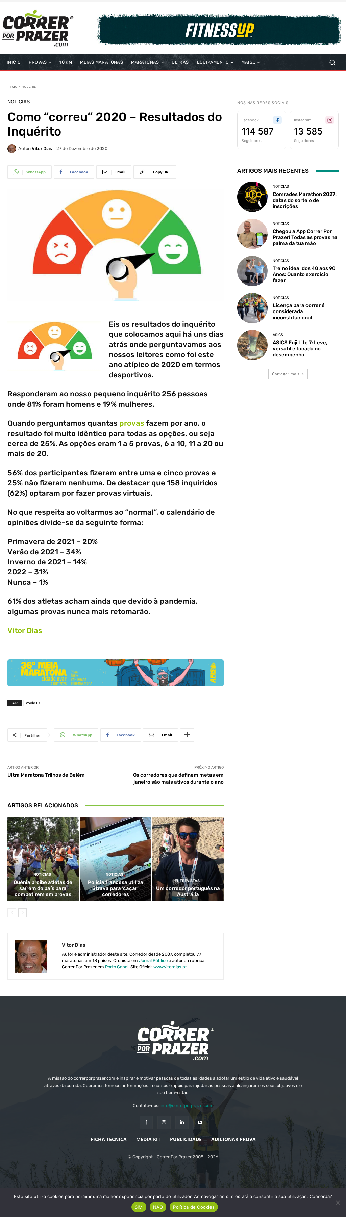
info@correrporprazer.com (187, 1105)
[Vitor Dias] (12, 148)
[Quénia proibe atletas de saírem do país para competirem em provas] (43, 859)
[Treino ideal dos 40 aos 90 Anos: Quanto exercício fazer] (252, 271)
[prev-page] (11, 912)
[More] (187, 735)
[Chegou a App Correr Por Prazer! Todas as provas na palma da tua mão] (252, 234)
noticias (29, 86)
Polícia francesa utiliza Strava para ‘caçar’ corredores (115, 888)
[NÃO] (337, 1202)
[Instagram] (164, 1122)
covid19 (33, 702)
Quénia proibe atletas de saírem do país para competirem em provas (43, 888)
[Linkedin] (182, 1122)
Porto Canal (116, 966)
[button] (332, 62)
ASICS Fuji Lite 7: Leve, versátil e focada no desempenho (300, 348)
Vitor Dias (42, 148)
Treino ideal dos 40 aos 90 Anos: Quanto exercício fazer (304, 274)
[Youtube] (199, 1122)
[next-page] (22, 912)
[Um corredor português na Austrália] (188, 859)
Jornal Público (153, 960)
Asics (278, 335)
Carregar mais (285, 374)
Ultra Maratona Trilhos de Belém (46, 775)
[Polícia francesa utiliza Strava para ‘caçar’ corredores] (115, 859)
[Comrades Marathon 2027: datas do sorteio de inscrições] (252, 197)
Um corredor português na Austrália (188, 891)
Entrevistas (187, 881)
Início (12, 86)
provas (131, 423)
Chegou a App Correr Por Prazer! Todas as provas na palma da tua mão (305, 237)
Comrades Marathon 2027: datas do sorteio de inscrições (305, 200)
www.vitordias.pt (170, 966)
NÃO (158, 1207)
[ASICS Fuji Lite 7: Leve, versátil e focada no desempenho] (252, 345)
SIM (139, 1207)
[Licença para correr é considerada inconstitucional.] (252, 308)
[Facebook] (146, 1122)
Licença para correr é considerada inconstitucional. (299, 311)
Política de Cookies (194, 1207)
